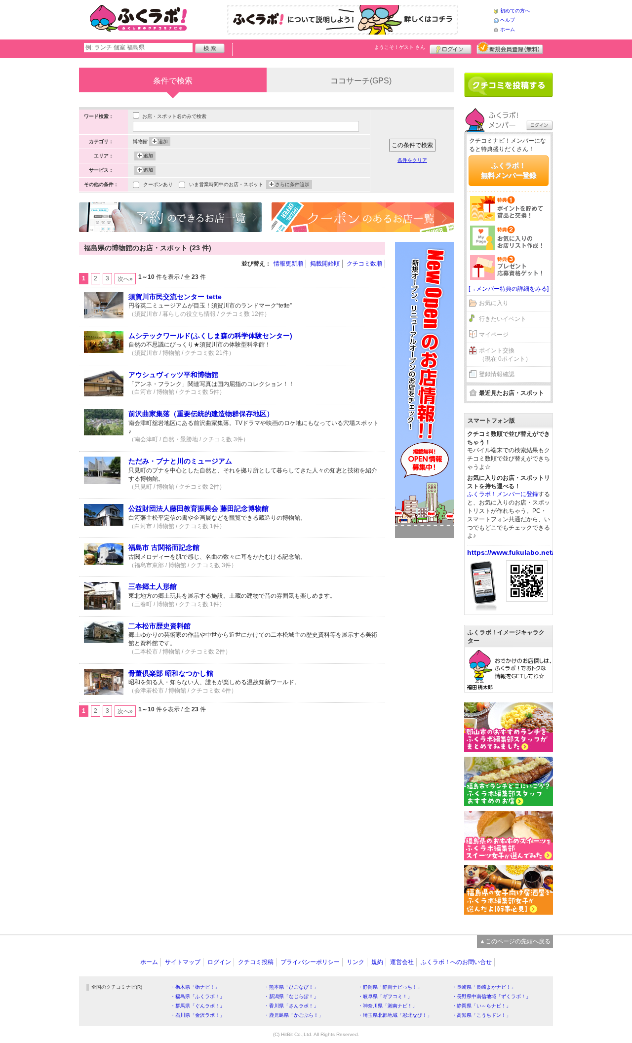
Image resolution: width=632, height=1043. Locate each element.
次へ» (125, 278)
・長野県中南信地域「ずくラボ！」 (491, 996)
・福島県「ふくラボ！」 (197, 996)
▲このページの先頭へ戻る (515, 941)
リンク (355, 962)
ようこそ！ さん (399, 47)
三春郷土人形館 (152, 586)
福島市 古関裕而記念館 (163, 547)
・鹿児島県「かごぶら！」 (293, 1015)
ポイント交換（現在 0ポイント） (505, 354)
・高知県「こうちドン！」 (481, 1015)
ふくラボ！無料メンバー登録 (508, 170)
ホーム (507, 29)
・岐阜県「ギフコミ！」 (385, 996)
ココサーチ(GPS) (361, 81)
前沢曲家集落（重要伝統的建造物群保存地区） (201, 414)
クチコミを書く (508, 85)
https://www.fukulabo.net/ (510, 552)
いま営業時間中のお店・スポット (226, 184)
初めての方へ (515, 10)
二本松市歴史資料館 (159, 626)
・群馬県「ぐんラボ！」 (197, 1005)
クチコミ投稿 (256, 962)
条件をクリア (412, 160)
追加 (163, 141)
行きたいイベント (502, 318)
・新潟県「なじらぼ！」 (291, 996)
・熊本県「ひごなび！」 (291, 987)
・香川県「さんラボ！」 (291, 1005)
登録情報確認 (496, 374)
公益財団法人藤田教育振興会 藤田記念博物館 (198, 508)
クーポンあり (158, 184)
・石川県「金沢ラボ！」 (197, 1015)
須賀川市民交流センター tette (175, 297)
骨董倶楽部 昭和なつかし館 (170, 673)
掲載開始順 (325, 263)
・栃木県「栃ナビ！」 (195, 987)
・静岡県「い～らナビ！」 (481, 1005)
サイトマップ (182, 962)
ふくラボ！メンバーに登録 (502, 494)
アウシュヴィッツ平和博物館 (173, 375)
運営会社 (402, 962)
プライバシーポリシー (310, 962)
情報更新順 (288, 263)
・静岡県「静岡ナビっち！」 (390, 987)
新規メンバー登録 (509, 47)
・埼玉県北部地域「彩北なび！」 (395, 1015)
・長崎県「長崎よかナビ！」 (484, 987)
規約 (377, 962)
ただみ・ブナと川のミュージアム (180, 461)
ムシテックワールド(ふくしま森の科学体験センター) (210, 336)
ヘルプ (507, 20)
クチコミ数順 (364, 263)
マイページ (494, 334)
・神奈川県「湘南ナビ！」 (387, 1005)
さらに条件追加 (292, 184)
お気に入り (494, 303)
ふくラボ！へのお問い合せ (456, 962)
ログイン (451, 47)
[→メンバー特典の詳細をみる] (509, 288)
